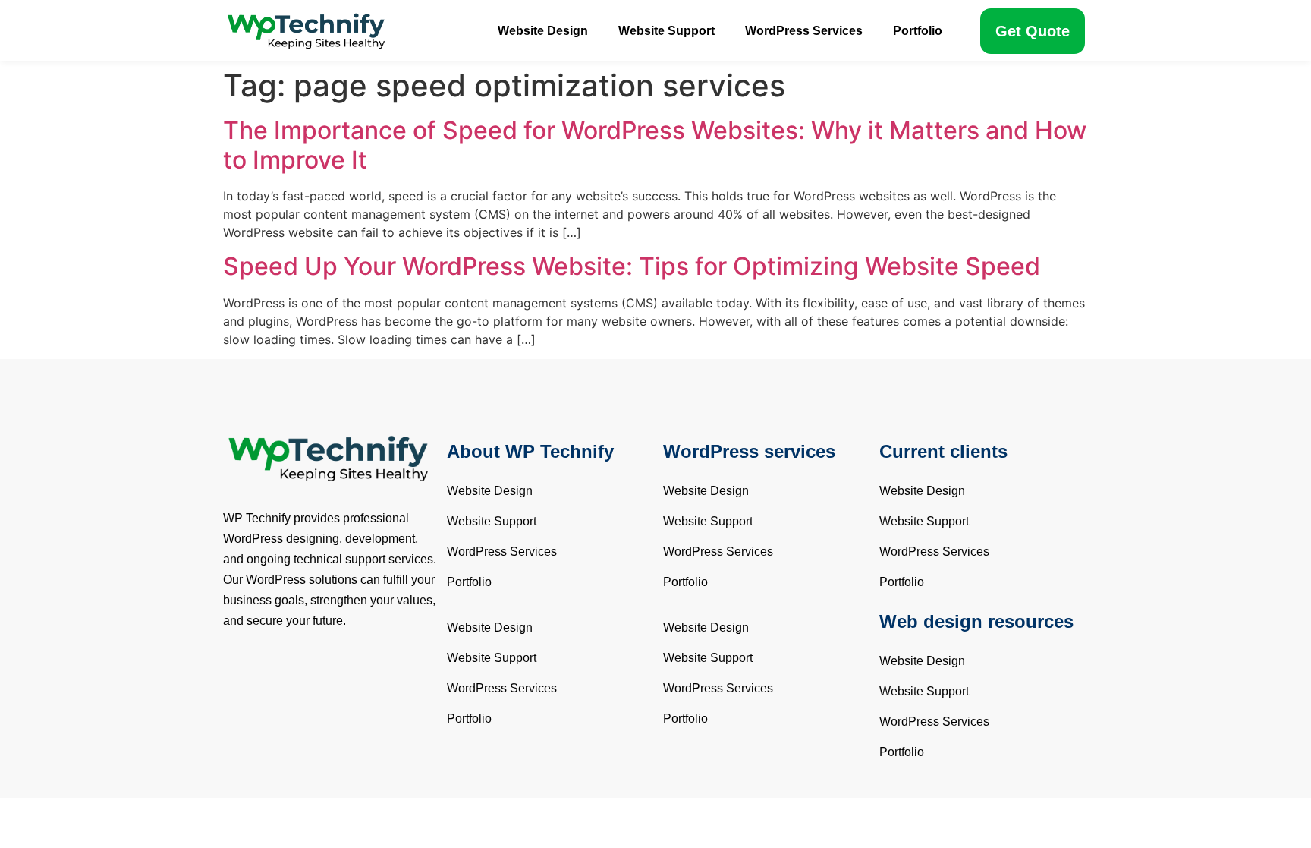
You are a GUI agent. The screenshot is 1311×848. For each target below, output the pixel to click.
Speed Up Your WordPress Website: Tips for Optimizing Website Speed (631, 266)
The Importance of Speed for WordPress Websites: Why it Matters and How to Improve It (654, 144)
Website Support (666, 30)
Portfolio (917, 30)
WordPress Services (804, 30)
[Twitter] (261, 668)
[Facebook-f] (234, 668)
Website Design (543, 30)
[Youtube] (287, 668)
